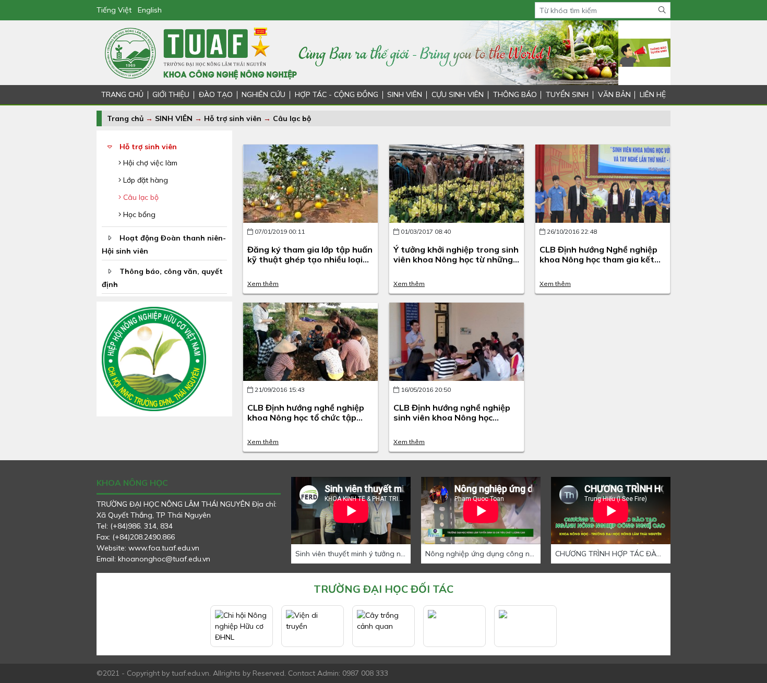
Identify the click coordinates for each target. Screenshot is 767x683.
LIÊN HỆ (653, 94)
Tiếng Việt (114, 10)
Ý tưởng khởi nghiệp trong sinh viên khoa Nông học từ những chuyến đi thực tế (456, 259)
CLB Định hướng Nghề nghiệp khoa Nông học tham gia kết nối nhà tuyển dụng (598, 259)
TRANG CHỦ (122, 94)
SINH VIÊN (404, 94)
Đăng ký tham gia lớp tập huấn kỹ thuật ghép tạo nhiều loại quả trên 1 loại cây (310, 259)
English (150, 10)
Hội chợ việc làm (149, 162)
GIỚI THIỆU (170, 94)
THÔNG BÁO (515, 94)
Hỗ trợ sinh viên (232, 118)
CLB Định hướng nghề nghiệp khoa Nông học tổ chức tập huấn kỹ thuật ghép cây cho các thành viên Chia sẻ (305, 422)
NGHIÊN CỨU (263, 94)
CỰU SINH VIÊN (458, 94)
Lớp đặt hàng (144, 180)
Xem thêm (263, 283)
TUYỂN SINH (567, 94)
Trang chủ (125, 118)
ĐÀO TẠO (216, 94)
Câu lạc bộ (292, 118)
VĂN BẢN (614, 94)
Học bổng (138, 214)
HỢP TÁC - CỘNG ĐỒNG (336, 94)
